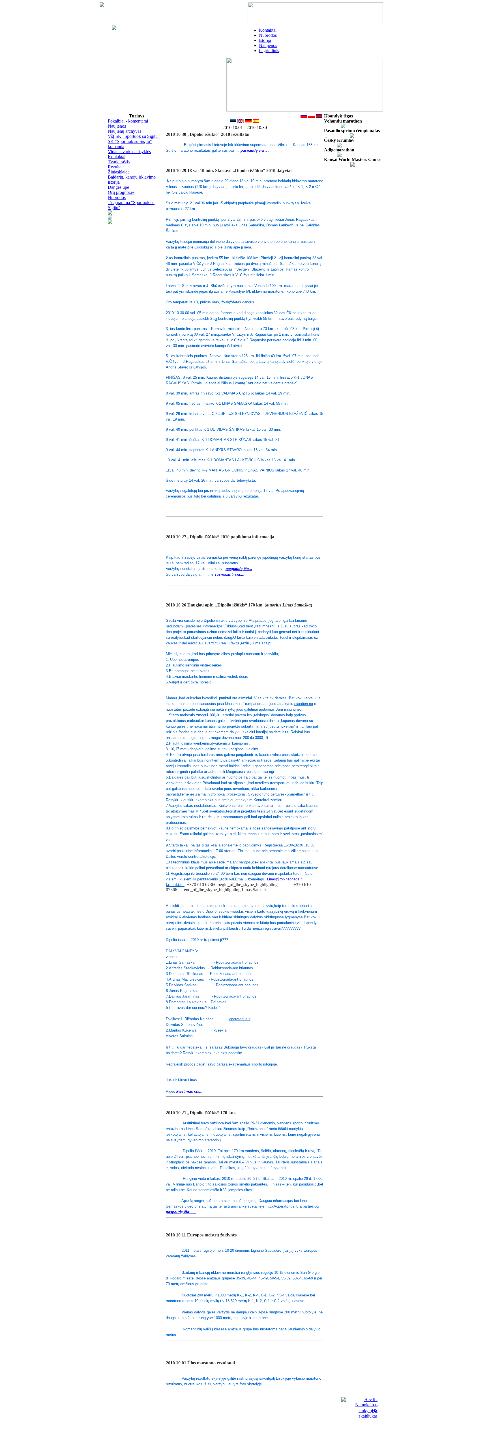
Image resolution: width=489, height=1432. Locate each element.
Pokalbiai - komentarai (128, 121)
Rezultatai (117, 166)
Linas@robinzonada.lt (285, 879)
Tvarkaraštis (119, 161)
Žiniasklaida (119, 172)
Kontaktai (267, 30)
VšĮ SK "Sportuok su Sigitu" (134, 136)
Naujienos (268, 45)
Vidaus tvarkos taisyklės (129, 151)
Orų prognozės (121, 192)
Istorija (265, 40)
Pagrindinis (269, 50)
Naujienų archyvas (124, 131)
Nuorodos (268, 35)
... (254, 150)
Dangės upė (118, 187)
